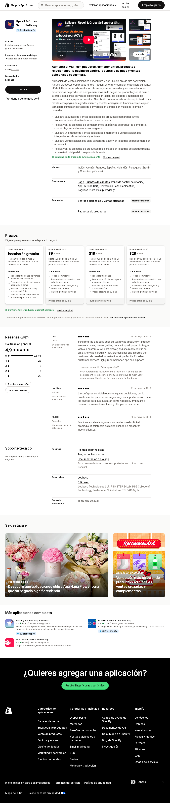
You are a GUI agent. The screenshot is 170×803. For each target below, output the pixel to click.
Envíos (74, 759)
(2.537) (15, 69)
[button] (43, 627)
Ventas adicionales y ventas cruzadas (101, 200)
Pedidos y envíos (48, 740)
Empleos (139, 724)
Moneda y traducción (83, 765)
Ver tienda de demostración (23, 98)
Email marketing (80, 746)
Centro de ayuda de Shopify (114, 719)
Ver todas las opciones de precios (127, 317)
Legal (137, 755)
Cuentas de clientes (97, 182)
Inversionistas (142, 730)
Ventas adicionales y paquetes (82, 738)
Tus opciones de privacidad (43, 793)
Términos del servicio (67, 782)
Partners (139, 743)
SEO (72, 753)
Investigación (110, 746)
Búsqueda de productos (52, 727)
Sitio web (83, 482)
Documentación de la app (93, 459)
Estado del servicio (146, 762)
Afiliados (139, 749)
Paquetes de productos (92, 211)
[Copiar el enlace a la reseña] (59, 336)
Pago (81, 182)
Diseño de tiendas (48, 746)
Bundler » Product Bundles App (114, 620)
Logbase (9, 79)
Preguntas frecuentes (91, 454)
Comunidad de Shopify (116, 734)
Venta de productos (50, 734)
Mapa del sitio (13, 793)
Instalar (23, 89)
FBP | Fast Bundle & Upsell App (32, 639)
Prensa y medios (144, 736)
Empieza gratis (151, 5)
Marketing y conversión (52, 753)
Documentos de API (114, 727)
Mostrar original (111, 157)
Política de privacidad (91, 449)
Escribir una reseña (18, 384)
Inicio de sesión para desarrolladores (27, 782)
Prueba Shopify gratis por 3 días (85, 685)
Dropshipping (78, 717)
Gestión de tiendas (49, 759)
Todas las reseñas (17, 390)
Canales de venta (48, 721)
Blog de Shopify (111, 740)
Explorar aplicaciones (101, 5)
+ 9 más (140, 54)
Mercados (76, 724)
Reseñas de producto (83, 730)
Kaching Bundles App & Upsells (32, 620)
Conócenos (141, 717)
